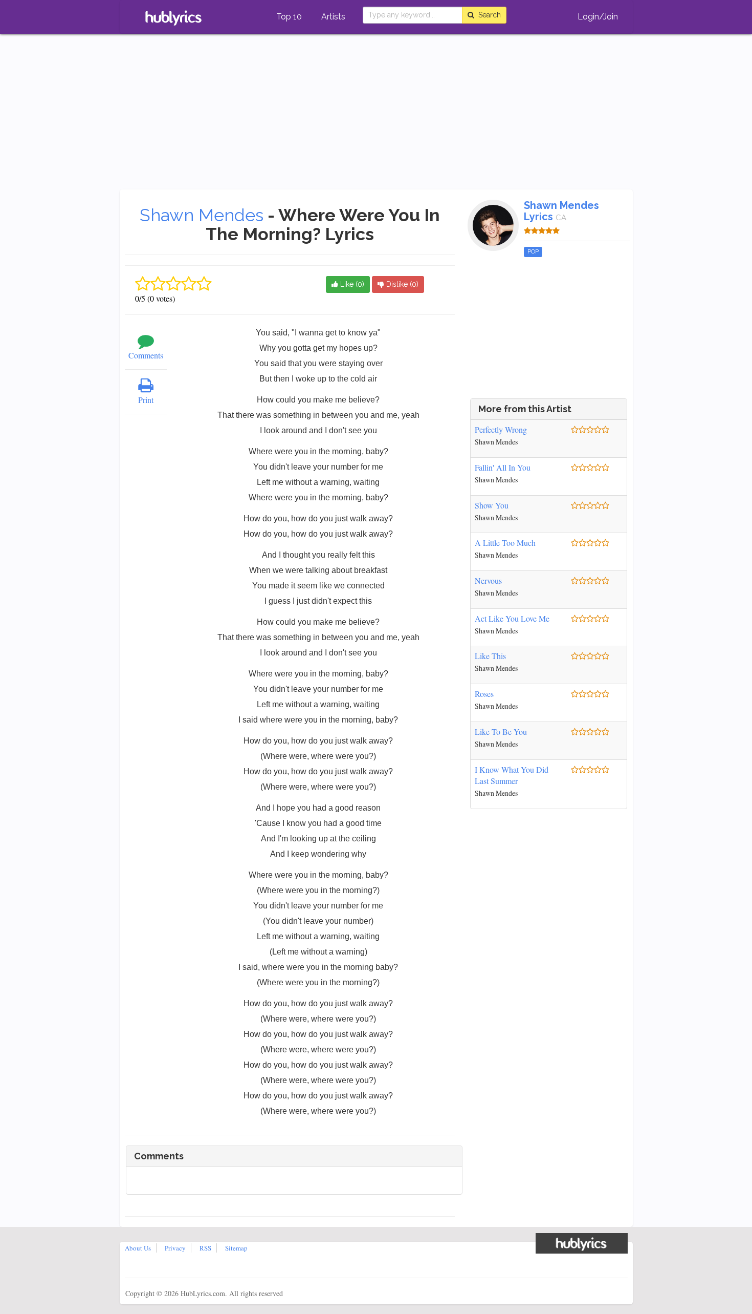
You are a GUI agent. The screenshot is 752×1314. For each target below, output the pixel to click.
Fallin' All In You (502, 467)
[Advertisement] (376, 112)
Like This (490, 655)
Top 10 (289, 17)
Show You (491, 505)
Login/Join (598, 17)
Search (487, 15)
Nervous (488, 580)
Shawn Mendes (201, 215)
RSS (205, 1248)
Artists (333, 17)
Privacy (175, 1248)
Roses (484, 693)
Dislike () (401, 284)
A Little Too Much (505, 542)
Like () (351, 284)
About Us (138, 1248)
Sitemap (236, 1248)
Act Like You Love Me (512, 618)
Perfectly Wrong (501, 429)
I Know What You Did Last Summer (511, 775)
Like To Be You (501, 731)
